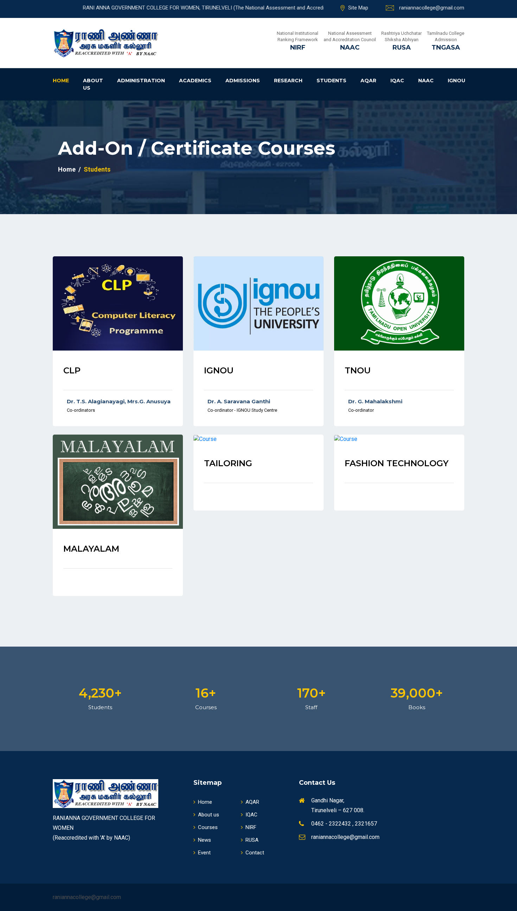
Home (61, 80)
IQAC (397, 80)
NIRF (250, 827)
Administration (141, 80)
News (204, 840)
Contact (254, 852)
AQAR (368, 80)
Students (331, 80)
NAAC (426, 80)
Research (288, 80)
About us (93, 84)
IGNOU (456, 80)
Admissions (242, 80)
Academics (195, 80)
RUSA (251, 840)
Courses (208, 827)
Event (204, 852)
